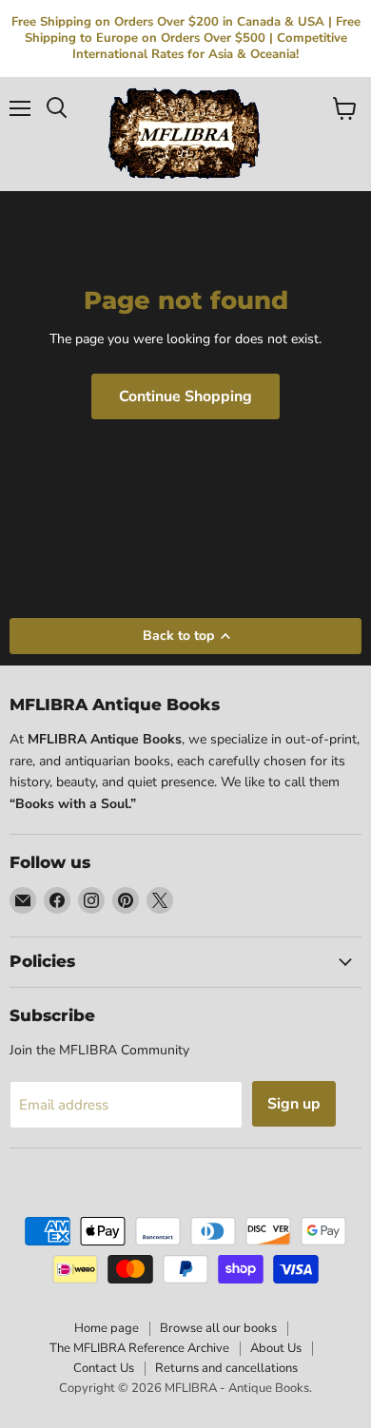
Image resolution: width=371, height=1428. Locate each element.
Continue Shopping (185, 396)
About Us (276, 1348)
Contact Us (103, 1368)
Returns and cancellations (226, 1368)
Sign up (294, 1103)
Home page (106, 1328)
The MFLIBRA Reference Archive (139, 1348)
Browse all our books (218, 1328)
